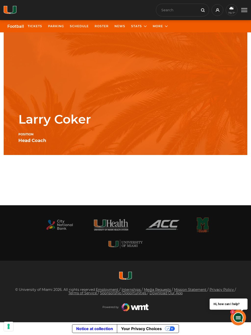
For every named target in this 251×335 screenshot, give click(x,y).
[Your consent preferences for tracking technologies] (8, 326)
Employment (107, 289)
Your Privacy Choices (141, 328)
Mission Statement (190, 289)
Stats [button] (136, 26)
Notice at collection (94, 328)
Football (15, 26)
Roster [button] (102, 26)
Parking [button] (56, 26)
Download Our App (166, 293)
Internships (132, 289)
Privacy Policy (222, 289)
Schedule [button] (79, 26)
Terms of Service (83, 293)
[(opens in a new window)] (59, 225)
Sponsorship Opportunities (123, 293)
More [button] (158, 26)
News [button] (119, 26)
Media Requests (158, 289)
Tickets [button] (35, 26)
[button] (244, 10)
